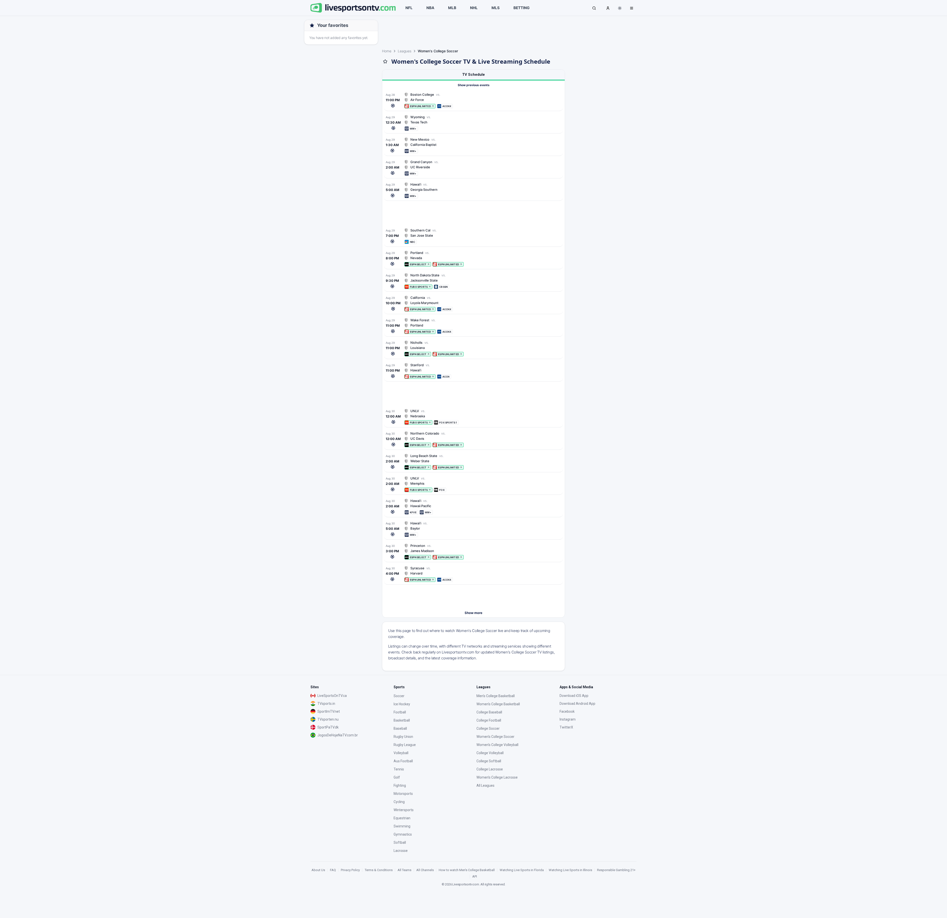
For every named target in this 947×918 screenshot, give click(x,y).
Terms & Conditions (379, 870)
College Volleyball (490, 753)
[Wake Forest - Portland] (473, 325)
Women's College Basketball (498, 704)
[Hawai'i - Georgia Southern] (473, 190)
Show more (473, 613)
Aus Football (403, 761)
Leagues (404, 51)
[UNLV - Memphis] (473, 484)
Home (386, 51)
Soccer (399, 696)
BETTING (521, 7)
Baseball (400, 728)
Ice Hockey (402, 704)
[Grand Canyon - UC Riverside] (473, 167)
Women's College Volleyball (497, 745)
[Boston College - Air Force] (473, 100)
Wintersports (404, 810)
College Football (488, 720)
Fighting (400, 785)
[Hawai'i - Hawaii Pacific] (473, 506)
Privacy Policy (350, 870)
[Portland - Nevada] (473, 258)
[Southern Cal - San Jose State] (473, 236)
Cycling (399, 802)
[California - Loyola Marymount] (473, 303)
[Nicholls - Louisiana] (473, 348)
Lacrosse (401, 851)
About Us (318, 870)
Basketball (402, 720)
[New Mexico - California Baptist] (473, 145)
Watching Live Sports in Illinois (570, 870)
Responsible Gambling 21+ (616, 870)
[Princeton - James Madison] (473, 551)
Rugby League (405, 745)
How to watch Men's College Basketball (467, 870)
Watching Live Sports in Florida (522, 870)
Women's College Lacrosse (497, 777)
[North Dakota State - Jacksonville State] (473, 280)
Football (400, 712)
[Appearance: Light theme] (620, 8)
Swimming (402, 826)
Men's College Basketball (495, 696)
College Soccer (488, 728)
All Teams (404, 870)
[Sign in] (608, 8)
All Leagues (485, 785)
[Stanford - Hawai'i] (473, 370)
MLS (496, 7)
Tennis (399, 769)
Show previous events (474, 85)
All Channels (425, 870)
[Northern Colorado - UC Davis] (473, 439)
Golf (397, 777)
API (474, 876)
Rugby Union (403, 737)
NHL (474, 7)
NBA (430, 7)
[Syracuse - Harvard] (473, 573)
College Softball (488, 761)
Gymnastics (403, 834)
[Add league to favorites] (385, 61)
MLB (452, 7)
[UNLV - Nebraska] (473, 416)
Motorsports (403, 794)
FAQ (333, 870)
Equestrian (402, 818)
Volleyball (401, 753)
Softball (400, 842)
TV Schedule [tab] (473, 74)
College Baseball (489, 712)
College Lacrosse (489, 769)
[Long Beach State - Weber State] (473, 461)
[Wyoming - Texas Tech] (473, 122)
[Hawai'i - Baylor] (473, 528)
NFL (409, 7)
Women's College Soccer (495, 737)
